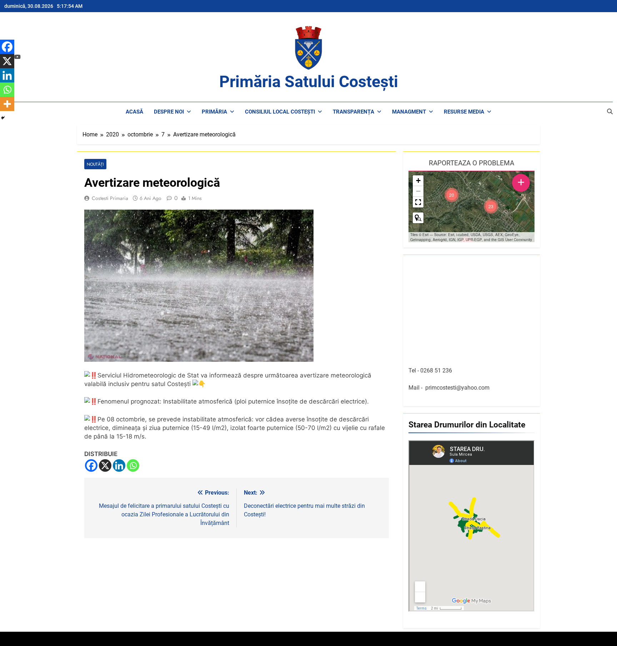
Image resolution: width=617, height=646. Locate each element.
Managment (409, 112)
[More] (7, 104)
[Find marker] (418, 217)
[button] (491, 206)
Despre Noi (169, 112)
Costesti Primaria (110, 198)
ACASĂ (134, 112)
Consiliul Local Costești (280, 112)
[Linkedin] (119, 465)
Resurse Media (464, 112)
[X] (105, 465)
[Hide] (3, 118)
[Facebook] (91, 465)
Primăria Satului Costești (308, 81)
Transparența (353, 112)
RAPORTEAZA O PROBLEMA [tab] (471, 163)
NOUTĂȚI (95, 164)
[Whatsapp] (133, 465)
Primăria (214, 112)
